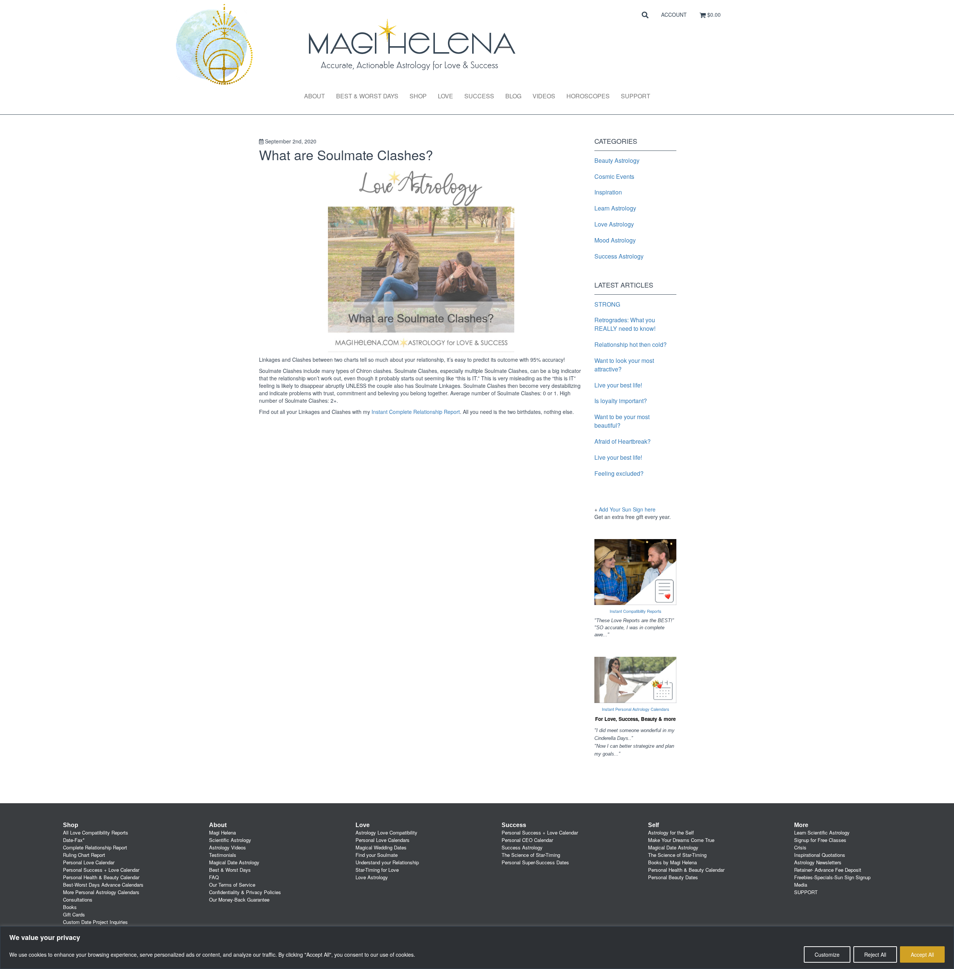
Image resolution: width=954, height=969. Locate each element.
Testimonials (222, 854)
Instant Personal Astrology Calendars (635, 709)
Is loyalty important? (620, 400)
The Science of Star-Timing (531, 854)
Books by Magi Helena (672, 862)
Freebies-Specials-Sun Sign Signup (832, 877)
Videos (544, 96)
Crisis (800, 847)
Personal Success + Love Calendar (101, 869)
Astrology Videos (227, 847)
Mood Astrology (615, 240)
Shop (418, 96)
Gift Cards (74, 914)
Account (674, 14)
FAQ (214, 877)
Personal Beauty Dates (673, 877)
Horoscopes (588, 96)
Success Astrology (619, 256)
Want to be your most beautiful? (622, 421)
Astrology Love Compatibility (386, 832)
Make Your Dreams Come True (681, 839)
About (314, 96)
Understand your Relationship (387, 862)
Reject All (875, 954)
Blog (513, 96)
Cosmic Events (614, 176)
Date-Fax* (74, 839)
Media (800, 884)
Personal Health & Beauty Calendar (101, 877)
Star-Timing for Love (377, 869)
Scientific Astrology (230, 839)
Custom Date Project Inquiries (95, 921)
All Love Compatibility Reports (95, 832)
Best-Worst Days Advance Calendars (103, 884)
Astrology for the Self (671, 832)
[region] (477, 947)
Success (479, 96)
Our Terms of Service (232, 884)
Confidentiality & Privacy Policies (245, 892)
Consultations (77, 899)
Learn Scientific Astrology (822, 832)
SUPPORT (806, 892)
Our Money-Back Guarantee (239, 899)
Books (70, 907)
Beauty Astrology (616, 160)
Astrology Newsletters (817, 862)
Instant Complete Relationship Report (416, 411)
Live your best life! (618, 385)
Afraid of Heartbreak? (622, 441)
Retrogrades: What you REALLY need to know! (625, 324)
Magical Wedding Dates (381, 847)
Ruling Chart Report (84, 854)
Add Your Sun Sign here (627, 509)
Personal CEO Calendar (527, 839)
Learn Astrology (615, 208)
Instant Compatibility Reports (635, 611)
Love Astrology (614, 224)
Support (635, 96)
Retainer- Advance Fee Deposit (827, 869)
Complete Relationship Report (95, 847)
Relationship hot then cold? (630, 344)
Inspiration (608, 192)
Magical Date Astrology (234, 862)
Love (445, 96)
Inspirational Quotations (819, 854)
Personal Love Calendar (88, 862)
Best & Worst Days (367, 96)
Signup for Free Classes (820, 839)
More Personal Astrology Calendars (101, 892)
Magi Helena (222, 832)
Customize (827, 954)
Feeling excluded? (619, 473)
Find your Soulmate (377, 854)
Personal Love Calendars (383, 839)
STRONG (607, 304)
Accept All (922, 954)
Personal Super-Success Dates (535, 862)
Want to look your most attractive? (624, 364)
